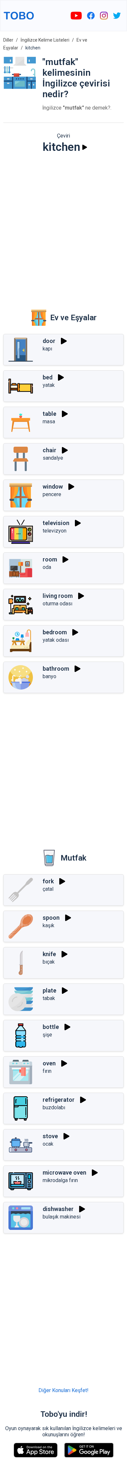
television (56, 523)
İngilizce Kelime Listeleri (45, 40)
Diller (8, 40)
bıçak (49, 962)
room (50, 559)
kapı (47, 349)
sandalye (53, 458)
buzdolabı (54, 1107)
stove (50, 1136)
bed (47, 377)
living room (58, 595)
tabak (49, 998)
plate (49, 990)
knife (49, 954)
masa (49, 421)
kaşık (48, 925)
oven (49, 1063)
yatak (49, 385)
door (49, 340)
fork (48, 881)
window (53, 486)
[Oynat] (84, 147)
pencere (52, 494)
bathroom (56, 668)
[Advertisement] (63, 227)
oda (47, 567)
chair (49, 450)
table (49, 413)
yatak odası (56, 640)
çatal (48, 889)
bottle (51, 1026)
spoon (51, 917)
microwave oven (64, 1172)
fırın (47, 1071)
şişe (47, 1035)
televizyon (54, 531)
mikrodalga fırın (60, 1180)
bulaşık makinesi (61, 1217)
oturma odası (57, 603)
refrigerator (59, 1099)
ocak (48, 1144)
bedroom (55, 632)
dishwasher (58, 1208)
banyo (49, 676)
